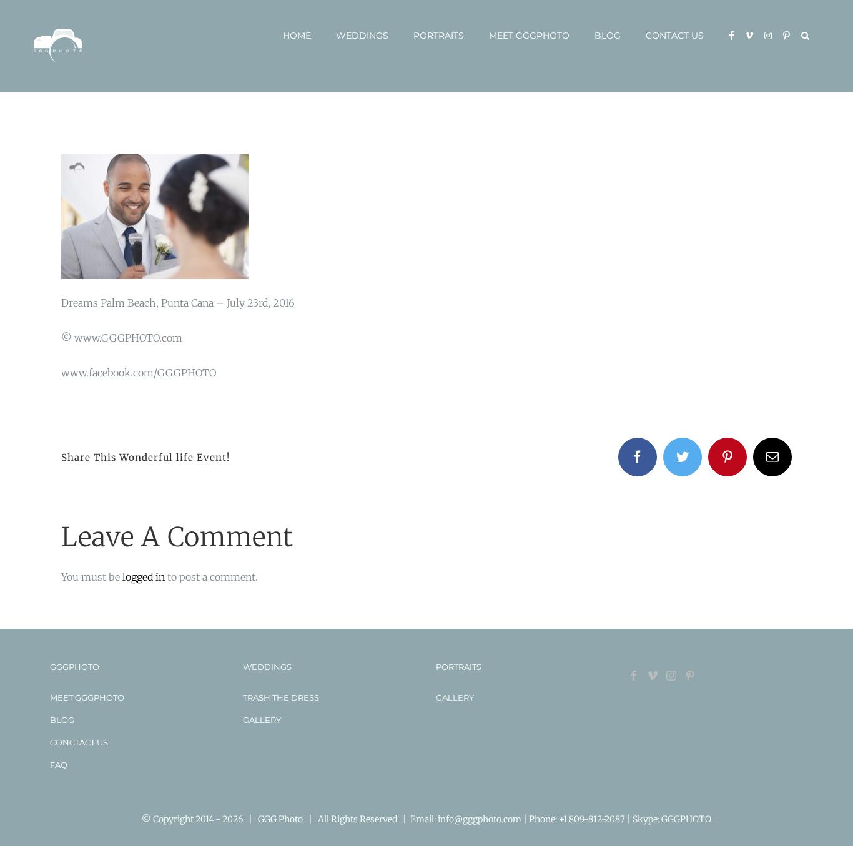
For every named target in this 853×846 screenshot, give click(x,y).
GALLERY (262, 720)
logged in (143, 577)
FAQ (58, 765)
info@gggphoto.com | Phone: (498, 819)
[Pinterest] (690, 676)
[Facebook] (634, 676)
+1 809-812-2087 (593, 819)
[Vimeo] (653, 676)
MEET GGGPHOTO (87, 697)
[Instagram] (671, 676)
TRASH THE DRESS (281, 697)
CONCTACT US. (80, 742)
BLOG (62, 720)
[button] (805, 35)
